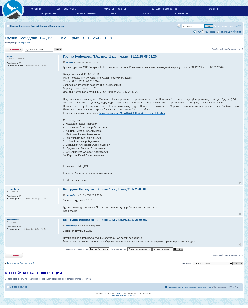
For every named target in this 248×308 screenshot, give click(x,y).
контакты (181, 13)
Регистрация (226, 32)
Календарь (210, 32)
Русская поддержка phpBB (124, 295)
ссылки (147, 13)
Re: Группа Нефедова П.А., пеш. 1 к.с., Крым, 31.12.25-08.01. (105, 189)
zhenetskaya (72, 195)
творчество (48, 13)
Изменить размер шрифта (238, 26)
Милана (69, 62)
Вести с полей (57, 26)
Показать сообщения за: (77, 249)
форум (213, 9)
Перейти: (186, 263)
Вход (238, 32)
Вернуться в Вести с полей (20, 263)
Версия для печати (179, 26)
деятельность (66, 9)
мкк (113, 13)
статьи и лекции (85, 13)
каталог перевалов (164, 9)
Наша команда (172, 287)
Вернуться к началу (240, 183)
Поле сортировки (118, 249)
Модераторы (24, 42)
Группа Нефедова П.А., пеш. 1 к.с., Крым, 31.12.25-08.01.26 (59, 38)
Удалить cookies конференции (196, 287)
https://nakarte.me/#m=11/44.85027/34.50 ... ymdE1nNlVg (132, 113)
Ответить (9, 48)
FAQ (198, 32)
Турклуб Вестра (39, 26)
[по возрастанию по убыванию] (168, 249)
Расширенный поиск (223, 26)
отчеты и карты (115, 9)
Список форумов (19, 26)
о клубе (36, 9)
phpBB (118, 293)
